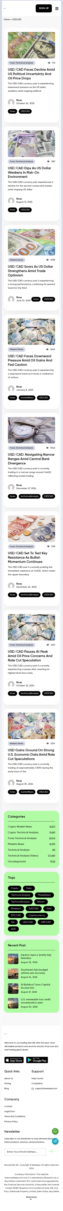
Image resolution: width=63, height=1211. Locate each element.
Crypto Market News (20, 827)
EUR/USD (33, 908)
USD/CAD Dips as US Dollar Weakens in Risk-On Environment (29, 173)
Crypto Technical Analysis (23, 832)
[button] (31, 1198)
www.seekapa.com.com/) (17, 1178)
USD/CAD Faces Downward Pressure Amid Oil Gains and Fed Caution (30, 361)
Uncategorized (17, 861)
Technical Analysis (19, 850)
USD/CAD (28, 922)
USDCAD (25, 111)
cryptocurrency (37, 915)
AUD (13, 929)
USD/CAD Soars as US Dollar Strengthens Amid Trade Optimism (30, 271)
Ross (19, 100)
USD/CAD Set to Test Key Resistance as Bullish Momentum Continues (27, 558)
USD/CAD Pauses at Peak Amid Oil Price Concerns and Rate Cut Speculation (30, 656)
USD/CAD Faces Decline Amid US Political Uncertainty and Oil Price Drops (31, 74)
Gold (49, 908)
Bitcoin (41, 902)
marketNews (27, 398)
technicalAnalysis (30, 496)
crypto (14, 888)
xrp (13, 922)
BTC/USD (16, 915)
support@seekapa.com (46, 1089)
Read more (31, 1197)
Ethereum (16, 908)
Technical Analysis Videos (23, 856)
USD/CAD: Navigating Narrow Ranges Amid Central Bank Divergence (31, 459)
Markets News (16, 260)
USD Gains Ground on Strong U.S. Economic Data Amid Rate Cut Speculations (31, 755)
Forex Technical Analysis (21, 63)
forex (12, 111)
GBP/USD (46, 922)
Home (7, 19)
